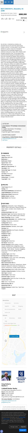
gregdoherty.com (5, 402)
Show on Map (14, 336)
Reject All (23, 426)
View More (4, 140)
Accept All (22, 430)
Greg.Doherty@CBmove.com (9, 138)
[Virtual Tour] (12, 2)
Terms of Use (7, 418)
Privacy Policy (22, 417)
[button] (1, 431)
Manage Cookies (14, 426)
